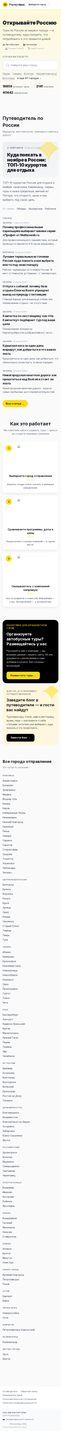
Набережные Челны (14, 812)
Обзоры (21, 208)
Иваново (7, 1192)
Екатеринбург (10, 1014)
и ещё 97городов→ (29, 78)
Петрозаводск (11, 1279)
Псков (6, 1284)
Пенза (6, 831)
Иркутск (7, 1258)
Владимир (8, 1187)
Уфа (5, 1051)
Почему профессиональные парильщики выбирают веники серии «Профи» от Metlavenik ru (29, 231)
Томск (6, 998)
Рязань (6, 916)
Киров (6, 808)
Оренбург (8, 826)
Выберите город (37, 4)
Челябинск (9, 1056)
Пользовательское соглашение (19, 1399)
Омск (5, 984)
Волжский (8, 1086)
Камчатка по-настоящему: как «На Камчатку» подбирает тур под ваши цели (29, 320)
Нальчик (7, 1232)
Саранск (7, 840)
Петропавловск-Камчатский (19, 1329)
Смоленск (8, 921)
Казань (6, 803)
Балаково (8, 785)
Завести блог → (20, 737)
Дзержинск (9, 789)
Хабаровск (9, 1131)
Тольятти (8, 858)
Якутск (6, 1140)
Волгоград (9, 78)
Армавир (8, 1068)
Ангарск (7, 1248)
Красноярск (9, 961)
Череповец (9, 1175)
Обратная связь (29, 1391)
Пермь (6, 73)
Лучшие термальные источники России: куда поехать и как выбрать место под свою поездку (28, 260)
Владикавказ (10, 1218)
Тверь (6, 935)
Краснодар (9, 1091)
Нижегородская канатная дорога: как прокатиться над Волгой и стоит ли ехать (30, 379)
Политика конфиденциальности (20, 1402)
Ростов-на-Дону (12, 1095)
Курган (6, 1028)
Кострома (8, 1196)
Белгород (8, 884)
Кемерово (8, 956)
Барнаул (7, 1296)
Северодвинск (11, 1166)
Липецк (7, 907)
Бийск (6, 1300)
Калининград (10, 1342)
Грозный (7, 1222)
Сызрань (7, 854)
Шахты (6, 1358)
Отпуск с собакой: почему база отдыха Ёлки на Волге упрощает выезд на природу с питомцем (26, 290)
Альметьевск (10, 780)
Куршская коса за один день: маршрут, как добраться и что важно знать (29, 350)
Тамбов (7, 930)
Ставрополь (9, 1236)
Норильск (8, 979)
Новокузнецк (10, 970)
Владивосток (10, 1117)
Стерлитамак (10, 849)
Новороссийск (11, 1313)
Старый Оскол (11, 926)
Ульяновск (8, 863)
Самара (17, 73)
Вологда (29, 73)
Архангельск (10, 1152)
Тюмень (7, 1046)
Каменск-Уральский (14, 1023)
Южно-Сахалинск (12, 1135)
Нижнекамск (10, 817)
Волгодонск (9, 1082)
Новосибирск (10, 975)
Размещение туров (12, 1395)
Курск (6, 903)
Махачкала (9, 1227)
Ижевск (7, 794)
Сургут (7, 993)
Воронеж (8, 893)
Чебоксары (9, 868)
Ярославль (9, 1206)
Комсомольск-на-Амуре (16, 1121)
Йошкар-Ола (10, 799)
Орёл (6, 912)
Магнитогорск (11, 1033)
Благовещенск (11, 1112)
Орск (5, 1354)
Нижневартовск (12, 965)
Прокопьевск (10, 988)
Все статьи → (15, 403)
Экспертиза (35, 208)
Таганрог (8, 1100)
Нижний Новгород (46, 73)
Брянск (7, 889)
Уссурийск (8, 1126)
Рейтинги (50, 208)
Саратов (7, 845)
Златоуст (8, 1019)
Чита (5, 1002)
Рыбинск (7, 1201)
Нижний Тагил (10, 1037)
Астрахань (9, 1073)
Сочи (5, 1317)
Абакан (7, 952)
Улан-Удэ (8, 1262)
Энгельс (7, 872)
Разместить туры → (23, 675)
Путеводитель (10, 1391)
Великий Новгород (13, 1274)
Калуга (6, 898)
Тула (5, 939)
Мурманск (8, 1161)
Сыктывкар (9, 1170)
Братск (7, 1253)
